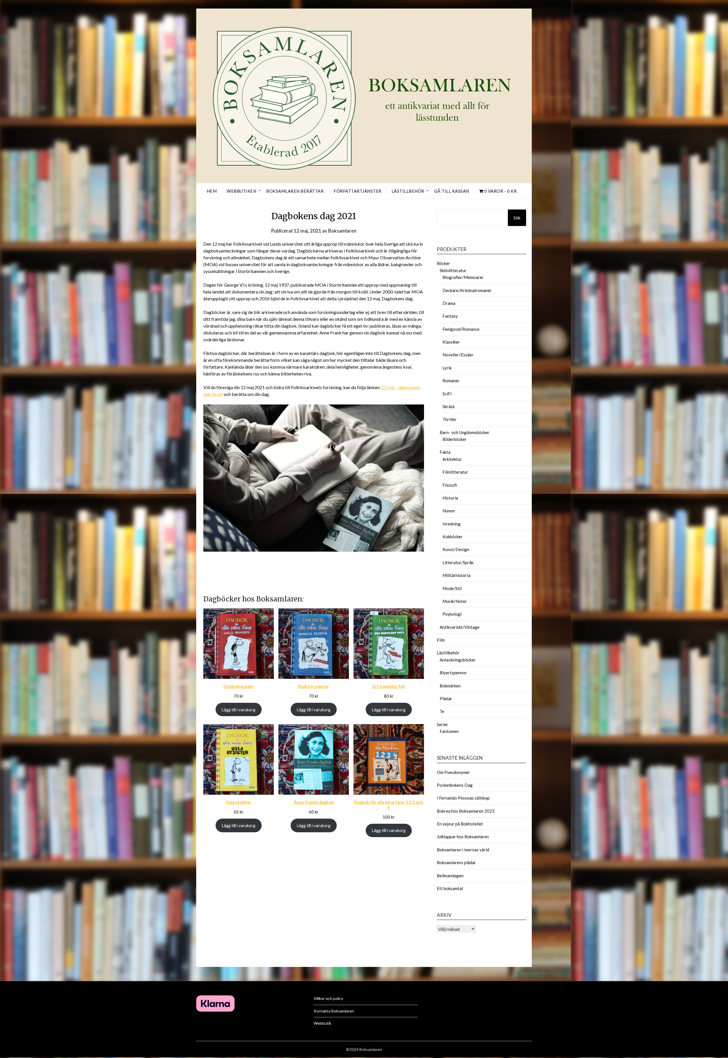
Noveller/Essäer (457, 354)
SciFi (447, 393)
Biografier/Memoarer (463, 277)
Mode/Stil (452, 588)
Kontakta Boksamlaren (334, 1010)
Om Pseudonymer (453, 772)
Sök (517, 217)
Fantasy (450, 316)
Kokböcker (452, 536)
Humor (448, 510)
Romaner (451, 380)
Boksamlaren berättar (295, 191)
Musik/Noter (454, 601)
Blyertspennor (453, 672)
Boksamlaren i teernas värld (463, 849)
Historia (450, 497)
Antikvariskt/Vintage (459, 627)
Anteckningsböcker (458, 659)
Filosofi (449, 485)
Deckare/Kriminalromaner (467, 290)
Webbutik (322, 1023)
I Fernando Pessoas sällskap (463, 797)
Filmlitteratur (455, 471)
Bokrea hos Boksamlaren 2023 (466, 810)
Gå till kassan (451, 191)
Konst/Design (455, 549)
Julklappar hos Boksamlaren (463, 836)
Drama (448, 303)
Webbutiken (241, 191)
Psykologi (452, 614)
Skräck (448, 406)
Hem (212, 191)
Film (441, 639)
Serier (442, 724)
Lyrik (447, 367)
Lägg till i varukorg (238, 709)
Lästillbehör (408, 191)
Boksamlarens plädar (456, 862)
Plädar (446, 698)
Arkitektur (452, 459)
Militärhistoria (456, 575)
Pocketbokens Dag (455, 785)
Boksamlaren (342, 231)
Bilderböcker (454, 439)
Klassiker (451, 341)
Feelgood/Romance (460, 329)
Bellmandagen (450, 875)
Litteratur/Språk (457, 562)
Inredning (451, 523)
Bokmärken (450, 685)
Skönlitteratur (453, 270)
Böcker (443, 263)
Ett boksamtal (450, 888)
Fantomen (449, 731)
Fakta (445, 452)
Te (442, 711)
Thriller (449, 419)
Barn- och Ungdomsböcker (464, 432)
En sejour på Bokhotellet (460, 823)
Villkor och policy (328, 998)
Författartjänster (358, 191)
